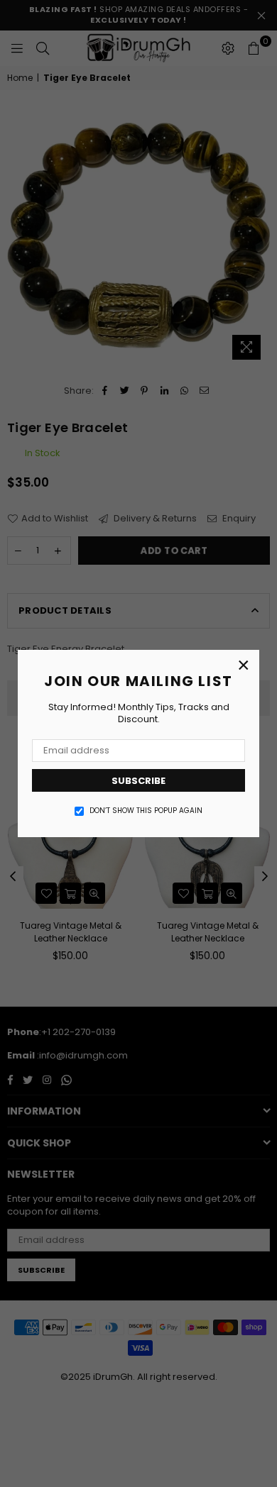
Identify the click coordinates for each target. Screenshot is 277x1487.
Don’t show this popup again (145, 811)
